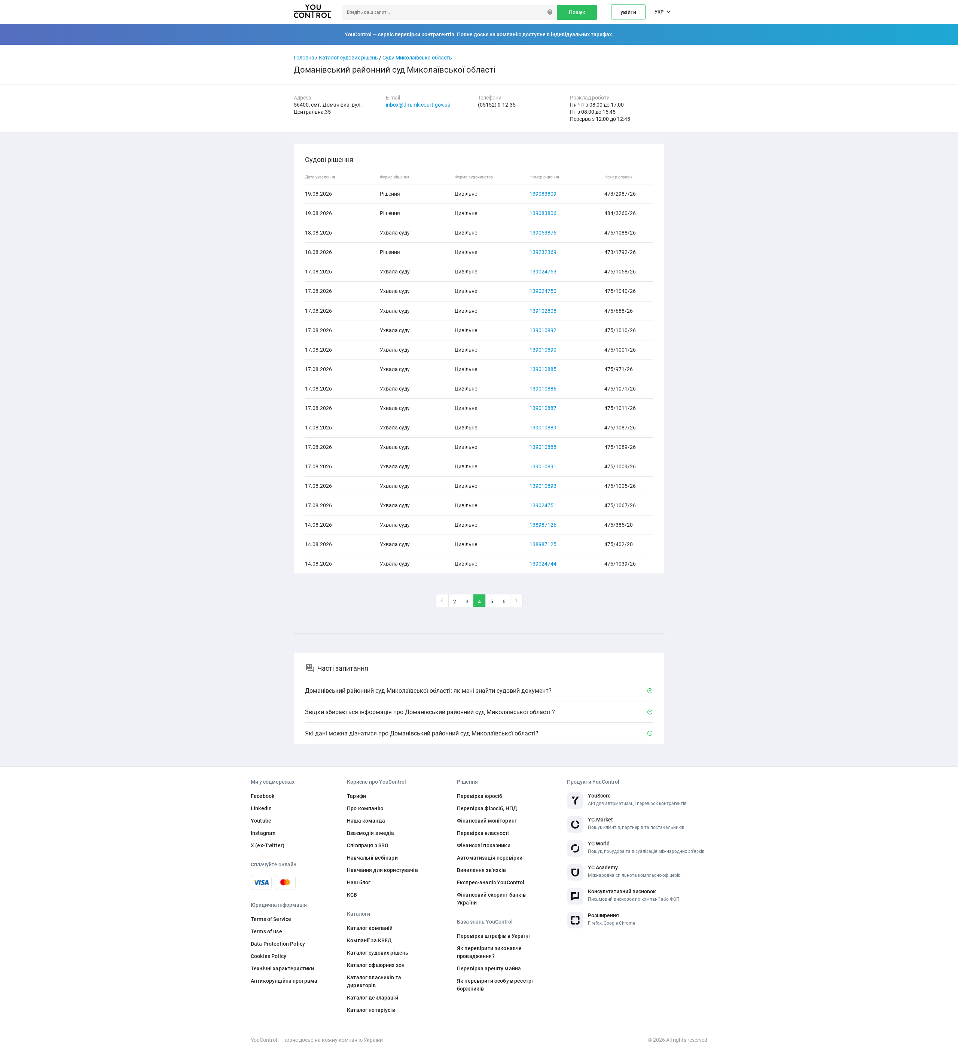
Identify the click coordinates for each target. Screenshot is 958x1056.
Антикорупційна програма (284, 981)
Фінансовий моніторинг (487, 821)
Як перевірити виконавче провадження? (489, 952)
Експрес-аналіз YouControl (491, 882)
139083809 (543, 194)
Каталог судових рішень (348, 58)
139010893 (543, 486)
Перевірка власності (483, 833)
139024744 (543, 564)
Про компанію (365, 808)
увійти (628, 12)
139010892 (543, 330)
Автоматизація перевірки (489, 858)
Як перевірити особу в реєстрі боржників (495, 985)
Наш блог (358, 882)
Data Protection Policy (278, 944)
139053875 (543, 233)
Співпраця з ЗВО (367, 845)
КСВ (352, 895)
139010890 (543, 350)
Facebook (262, 796)
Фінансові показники (483, 845)
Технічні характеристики (282, 968)
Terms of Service (271, 919)
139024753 (543, 272)
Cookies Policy (268, 956)
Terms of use (266, 931)
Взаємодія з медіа (370, 833)
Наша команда (366, 821)
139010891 (543, 466)
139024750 (543, 291)
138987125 (543, 544)
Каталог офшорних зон (376, 965)
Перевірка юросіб (479, 796)
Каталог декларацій (372, 998)
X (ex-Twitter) (267, 845)
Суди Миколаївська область (417, 58)
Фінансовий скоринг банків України (491, 899)
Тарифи (356, 796)
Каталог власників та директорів (374, 981)
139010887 (543, 408)
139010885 (543, 369)
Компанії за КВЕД (369, 940)
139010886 (543, 389)
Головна (304, 58)
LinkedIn (261, 808)
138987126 (543, 525)
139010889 (543, 428)
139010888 (543, 447)
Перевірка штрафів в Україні (493, 936)
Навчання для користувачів (382, 870)
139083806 (543, 213)
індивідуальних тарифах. (582, 34)
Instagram (263, 833)
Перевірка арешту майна (489, 968)
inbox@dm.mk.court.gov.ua (418, 105)
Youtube (261, 821)
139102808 (543, 311)
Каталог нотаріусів (371, 1010)
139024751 (543, 505)
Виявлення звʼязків (481, 870)
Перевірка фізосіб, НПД (487, 808)
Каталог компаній (370, 928)
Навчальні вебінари (372, 858)
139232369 (543, 252)
